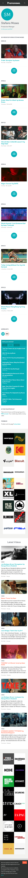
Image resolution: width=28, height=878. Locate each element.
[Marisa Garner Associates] (7, 333)
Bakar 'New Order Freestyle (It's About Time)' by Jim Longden (13, 387)
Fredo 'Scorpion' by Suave (10, 60)
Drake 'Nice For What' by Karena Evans (12, 101)
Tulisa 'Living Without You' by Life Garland (13, 266)
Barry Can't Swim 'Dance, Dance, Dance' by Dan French (13, 381)
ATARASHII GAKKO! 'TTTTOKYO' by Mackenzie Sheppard (12, 732)
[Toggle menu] (3, 3)
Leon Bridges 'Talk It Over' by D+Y (12, 630)
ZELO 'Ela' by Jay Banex (8, 353)
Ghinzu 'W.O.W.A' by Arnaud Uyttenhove (13, 358)
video (2, 562)
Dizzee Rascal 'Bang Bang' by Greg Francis (13, 307)
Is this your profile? (6, 29)
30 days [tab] (10, 345)
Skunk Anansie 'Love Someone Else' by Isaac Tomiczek (13, 224)
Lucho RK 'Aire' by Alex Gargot (10, 369)
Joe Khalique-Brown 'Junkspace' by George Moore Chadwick (12, 698)
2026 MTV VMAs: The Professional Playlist (12, 400)
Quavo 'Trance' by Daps (8, 598)
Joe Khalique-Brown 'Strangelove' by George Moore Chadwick (13, 565)
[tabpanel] (14, 375)
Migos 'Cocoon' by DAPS (9, 183)
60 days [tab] (17, 345)
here (2, 875)
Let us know (17, 424)
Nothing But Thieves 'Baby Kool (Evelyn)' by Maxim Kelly (13, 363)
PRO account (4, 414)
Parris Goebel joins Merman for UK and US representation (13, 374)
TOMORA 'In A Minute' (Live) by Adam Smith (13, 664)
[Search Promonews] (25, 3)
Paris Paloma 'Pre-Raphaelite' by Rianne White (13, 393)
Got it (24, 862)
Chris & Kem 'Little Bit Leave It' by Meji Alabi (13, 143)
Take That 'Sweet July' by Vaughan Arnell (13, 348)
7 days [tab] (4, 345)
